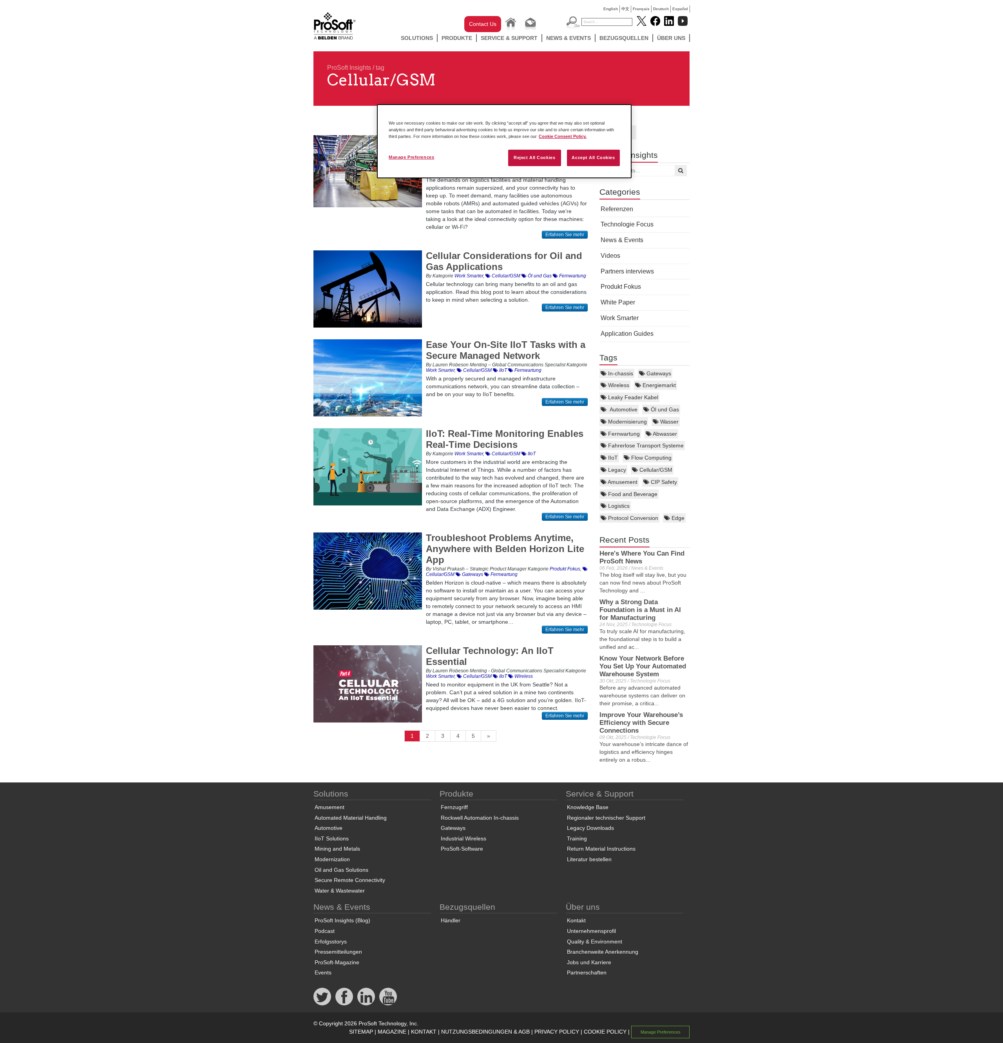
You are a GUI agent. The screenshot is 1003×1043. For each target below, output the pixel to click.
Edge (677, 518)
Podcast (325, 931)
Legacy (616, 470)
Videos (610, 255)
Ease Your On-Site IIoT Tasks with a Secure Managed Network (505, 350)
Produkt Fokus (621, 286)
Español (680, 9)
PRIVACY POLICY (556, 1032)
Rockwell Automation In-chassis (480, 818)
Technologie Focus (627, 224)
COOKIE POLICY (605, 1032)
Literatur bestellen (589, 859)
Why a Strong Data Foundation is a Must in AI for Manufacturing (640, 609)
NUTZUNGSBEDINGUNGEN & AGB (485, 1032)
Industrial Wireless (463, 838)
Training (577, 838)
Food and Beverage (632, 494)
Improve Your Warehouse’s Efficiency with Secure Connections (641, 722)
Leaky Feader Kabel (632, 397)
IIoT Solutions (332, 838)
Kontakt (576, 920)
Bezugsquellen (623, 38)
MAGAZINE (392, 1032)
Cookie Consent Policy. (563, 136)
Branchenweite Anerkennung (602, 952)
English (610, 9)
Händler (450, 920)
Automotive (622, 409)
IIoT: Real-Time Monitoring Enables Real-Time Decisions (504, 439)
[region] (504, 141)
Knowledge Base (587, 807)
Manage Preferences (411, 157)
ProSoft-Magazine (337, 962)
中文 (625, 9)
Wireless (618, 385)
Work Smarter (620, 318)
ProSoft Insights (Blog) (342, 920)
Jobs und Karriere (589, 962)
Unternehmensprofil (591, 931)
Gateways (658, 373)
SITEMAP (361, 1032)
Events (323, 972)
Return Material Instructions (601, 849)
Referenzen (617, 209)
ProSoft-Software (462, 849)
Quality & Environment (594, 941)
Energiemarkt (658, 385)
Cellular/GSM (655, 470)
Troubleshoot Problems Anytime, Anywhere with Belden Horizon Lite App (505, 548)
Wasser (669, 421)
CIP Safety (663, 482)
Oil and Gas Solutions (341, 870)
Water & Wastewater (340, 890)
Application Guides (627, 333)
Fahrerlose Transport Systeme (645, 445)
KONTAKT (423, 1032)
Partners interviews (627, 271)
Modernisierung (627, 421)
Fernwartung (623, 434)
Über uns (671, 38)
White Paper (618, 302)
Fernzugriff (454, 807)
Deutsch (661, 9)
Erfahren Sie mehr (564, 234)
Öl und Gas (664, 409)
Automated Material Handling (351, 818)
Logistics (618, 506)
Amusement (622, 482)
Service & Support (509, 38)
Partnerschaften (587, 972)
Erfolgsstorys (331, 941)
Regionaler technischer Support (606, 818)
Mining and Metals (337, 849)
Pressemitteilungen (338, 952)
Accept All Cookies (593, 157)
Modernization (332, 859)
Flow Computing (651, 458)
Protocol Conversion (632, 518)
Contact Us (482, 24)
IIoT (612, 458)
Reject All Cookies (534, 157)
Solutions (417, 38)
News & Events (568, 38)
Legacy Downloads (590, 828)
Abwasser (664, 434)
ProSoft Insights (349, 67)
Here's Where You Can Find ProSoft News (641, 557)
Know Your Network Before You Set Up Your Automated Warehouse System (642, 666)
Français (641, 9)
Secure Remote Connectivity (350, 880)
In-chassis (620, 373)
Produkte (457, 38)
